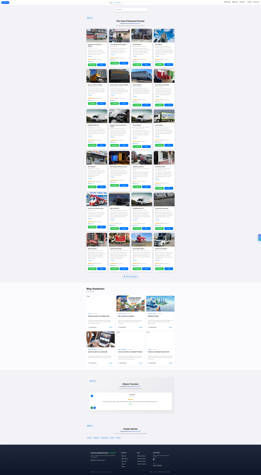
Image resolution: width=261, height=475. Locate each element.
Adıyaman (97, 437)
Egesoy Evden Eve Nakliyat (95, 85)
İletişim (124, 456)
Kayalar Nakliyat (137, 44)
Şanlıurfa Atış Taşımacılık (161, 208)
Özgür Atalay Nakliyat (116, 248)
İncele (110, 327)
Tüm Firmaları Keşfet (131, 276)
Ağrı (112, 437)
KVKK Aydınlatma (142, 464)
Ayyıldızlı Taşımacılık (138, 166)
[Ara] (94, 408)
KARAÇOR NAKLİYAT (93, 125)
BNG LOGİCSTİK (114, 208)
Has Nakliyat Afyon (160, 166)
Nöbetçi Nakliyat (92, 248)
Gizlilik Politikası (142, 456)
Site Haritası (168, 471)
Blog (124, 464)
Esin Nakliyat (158, 44)
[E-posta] (154, 459)
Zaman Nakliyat (137, 125)
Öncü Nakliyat (91, 166)
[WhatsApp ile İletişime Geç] (92, 408)
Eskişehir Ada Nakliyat (161, 248)
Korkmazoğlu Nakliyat (138, 248)
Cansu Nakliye (159, 125)
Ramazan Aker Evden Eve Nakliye (119, 85)
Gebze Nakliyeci (137, 85)
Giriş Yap (257, 2)
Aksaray (118, 437)
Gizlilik (151, 471)
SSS (124, 466)
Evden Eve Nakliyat (160, 471)
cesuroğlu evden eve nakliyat (118, 44)
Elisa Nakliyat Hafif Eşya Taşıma (118, 166)
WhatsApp (93, 64)
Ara (102, 64)
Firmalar (125, 461)
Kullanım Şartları (142, 458)
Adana (90, 437)
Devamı (90, 56)
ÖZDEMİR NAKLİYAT (138, 208)
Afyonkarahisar (105, 437)
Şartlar (154, 471)
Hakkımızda (125, 458)
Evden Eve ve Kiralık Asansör (95, 208)
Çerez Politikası (142, 461)
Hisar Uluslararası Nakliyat (162, 85)
